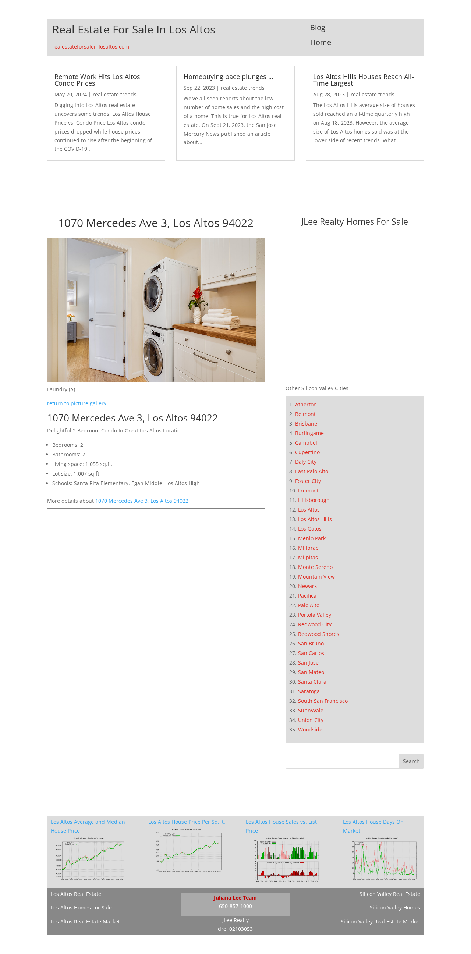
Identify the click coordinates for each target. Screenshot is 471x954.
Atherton (306, 404)
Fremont (308, 490)
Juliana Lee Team (235, 897)
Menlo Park (312, 538)
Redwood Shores (318, 633)
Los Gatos (310, 528)
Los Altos (309, 509)
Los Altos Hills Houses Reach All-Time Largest (363, 80)
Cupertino (307, 452)
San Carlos (311, 652)
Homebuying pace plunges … (228, 76)
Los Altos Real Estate (76, 893)
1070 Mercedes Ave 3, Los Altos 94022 (141, 500)
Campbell (307, 442)
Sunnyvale (310, 710)
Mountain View (316, 576)
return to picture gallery (76, 403)
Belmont (305, 413)
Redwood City (315, 624)
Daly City (305, 461)
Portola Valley (314, 614)
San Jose (308, 662)
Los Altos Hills (315, 519)
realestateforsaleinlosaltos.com (90, 46)
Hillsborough (314, 499)
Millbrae (308, 547)
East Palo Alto (311, 471)
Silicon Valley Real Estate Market (380, 921)
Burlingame (309, 433)
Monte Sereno (315, 566)
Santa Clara (312, 681)
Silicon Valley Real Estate (390, 893)
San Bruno (311, 643)
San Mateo (311, 672)
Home (320, 42)
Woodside (310, 729)
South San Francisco (323, 700)
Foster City (308, 480)
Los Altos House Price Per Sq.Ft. (186, 821)
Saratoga (309, 691)
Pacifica (307, 595)
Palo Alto (308, 605)
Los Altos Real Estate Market (85, 921)
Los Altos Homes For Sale (81, 907)
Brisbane (306, 423)
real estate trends (115, 94)
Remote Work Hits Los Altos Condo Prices (97, 80)
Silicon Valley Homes (395, 907)
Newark (307, 586)
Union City (310, 719)
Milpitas (308, 557)
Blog (317, 27)
